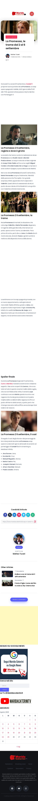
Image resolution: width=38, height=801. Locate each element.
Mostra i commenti (19, 599)
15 (30, 728)
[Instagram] (26, 788)
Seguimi (19, 547)
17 (3, 733)
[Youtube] (19, 788)
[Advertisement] (19, 625)
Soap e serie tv (11, 37)
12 (13, 728)
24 (3, 737)
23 (35, 733)
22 (30, 733)
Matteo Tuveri (15, 54)
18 (8, 733)
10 (3, 728)
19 (13, 733)
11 (8, 728)
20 (19, 733)
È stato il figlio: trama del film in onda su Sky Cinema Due (25, 584)
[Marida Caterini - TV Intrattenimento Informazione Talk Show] (19, 13)
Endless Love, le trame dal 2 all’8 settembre (25, 575)
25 (8, 737)
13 (19, 728)
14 (24, 728)
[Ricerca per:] (14, 686)
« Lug (18, 747)
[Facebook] (12, 788)
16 (35, 728)
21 (24, 733)
